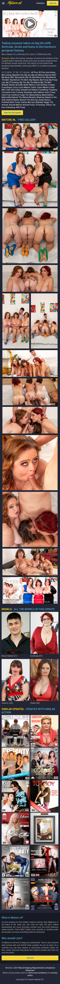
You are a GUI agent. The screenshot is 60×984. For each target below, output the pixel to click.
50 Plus (42, 72)
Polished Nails (8, 102)
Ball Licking (6, 75)
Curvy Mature (24, 87)
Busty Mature (29, 85)
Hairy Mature (38, 92)
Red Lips (31, 102)
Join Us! (52, 3)
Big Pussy (44, 80)
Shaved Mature (15, 105)
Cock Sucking (41, 85)
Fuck (13, 92)
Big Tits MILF (45, 82)
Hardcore (15, 95)
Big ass (27, 75)
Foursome (6, 92)
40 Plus (34, 72)
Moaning (40, 97)
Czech (33, 87)
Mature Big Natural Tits (12, 97)
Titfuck (49, 105)
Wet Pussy (20, 107)
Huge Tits (24, 95)
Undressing (10, 107)
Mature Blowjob (29, 97)
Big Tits (23, 82)
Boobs (12, 85)
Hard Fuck (6, 95)
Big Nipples (34, 80)
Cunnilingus (7, 87)
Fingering (53, 90)
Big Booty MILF (8, 77)
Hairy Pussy (50, 92)
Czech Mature (43, 87)
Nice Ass (34, 100)
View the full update (12, 113)
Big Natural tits (38, 77)
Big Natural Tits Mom (19, 80)
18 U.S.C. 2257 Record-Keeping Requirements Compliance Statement (30, 969)
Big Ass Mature (37, 75)
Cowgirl (51, 85)
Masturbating (35, 95)
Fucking (19, 92)
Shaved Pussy (29, 105)
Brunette (19, 85)
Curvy (15, 87)
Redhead (39, 102)
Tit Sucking (40, 105)
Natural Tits (25, 100)
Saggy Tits (48, 102)
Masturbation (47, 95)
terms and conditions (38, 973)
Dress (17, 90)
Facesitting (43, 90)
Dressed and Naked (29, 90)
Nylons (47, 100)
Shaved (5, 105)
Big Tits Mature (33, 82)
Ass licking (50, 72)
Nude (41, 100)
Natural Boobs (12, 100)
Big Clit (28, 77)
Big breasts (20, 77)
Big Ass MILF (50, 75)
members (40, 3)
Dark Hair (10, 90)
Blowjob (5, 85)
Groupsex (28, 92)
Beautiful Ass (18, 75)
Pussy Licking (21, 102)
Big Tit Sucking (12, 82)
